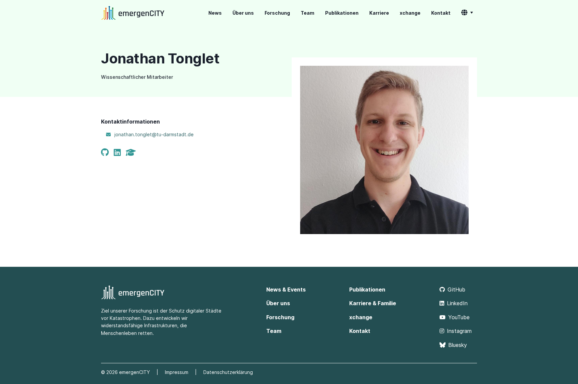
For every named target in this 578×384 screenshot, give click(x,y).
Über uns (243, 13)
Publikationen (342, 13)
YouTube (459, 317)
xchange (410, 13)
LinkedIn (457, 303)
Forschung (277, 13)
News (215, 13)
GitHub (456, 289)
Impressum (176, 372)
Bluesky (457, 345)
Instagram (459, 331)
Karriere (379, 13)
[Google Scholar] (132, 152)
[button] (467, 13)
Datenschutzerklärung (228, 372)
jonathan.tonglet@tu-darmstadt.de (154, 134)
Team (307, 13)
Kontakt (441, 13)
